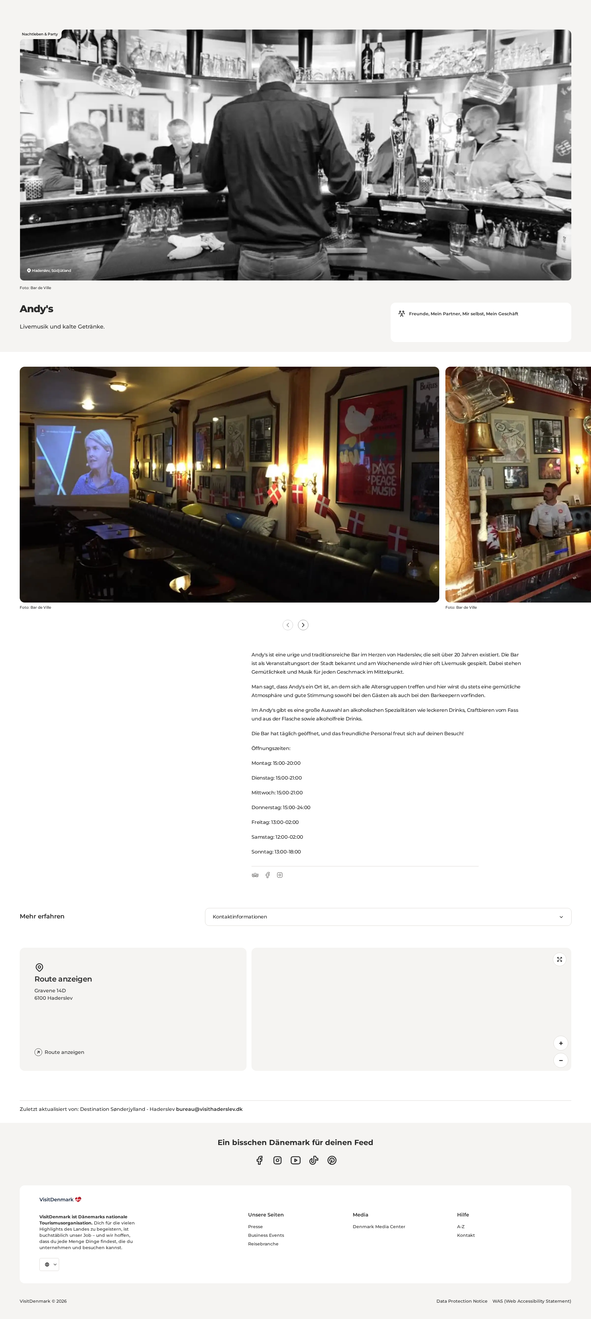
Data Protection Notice (462, 1301)
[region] (411, 1009)
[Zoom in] (560, 1043)
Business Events (266, 1235)
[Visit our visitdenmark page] (295, 1160)
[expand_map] (559, 959)
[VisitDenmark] (60, 1199)
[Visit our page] (277, 1160)
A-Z (460, 1226)
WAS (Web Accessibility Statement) (531, 1301)
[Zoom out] (560, 1060)
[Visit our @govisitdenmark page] (313, 1160)
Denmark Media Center (379, 1226)
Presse (255, 1226)
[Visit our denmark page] (259, 1160)
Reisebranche (263, 1244)
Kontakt (466, 1235)
